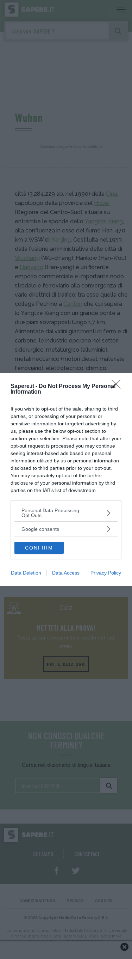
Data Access (66, 573)
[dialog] (66, 479)
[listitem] (66, 513)
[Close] (118, 386)
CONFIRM (39, 548)
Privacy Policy (105, 573)
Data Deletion (26, 573)
